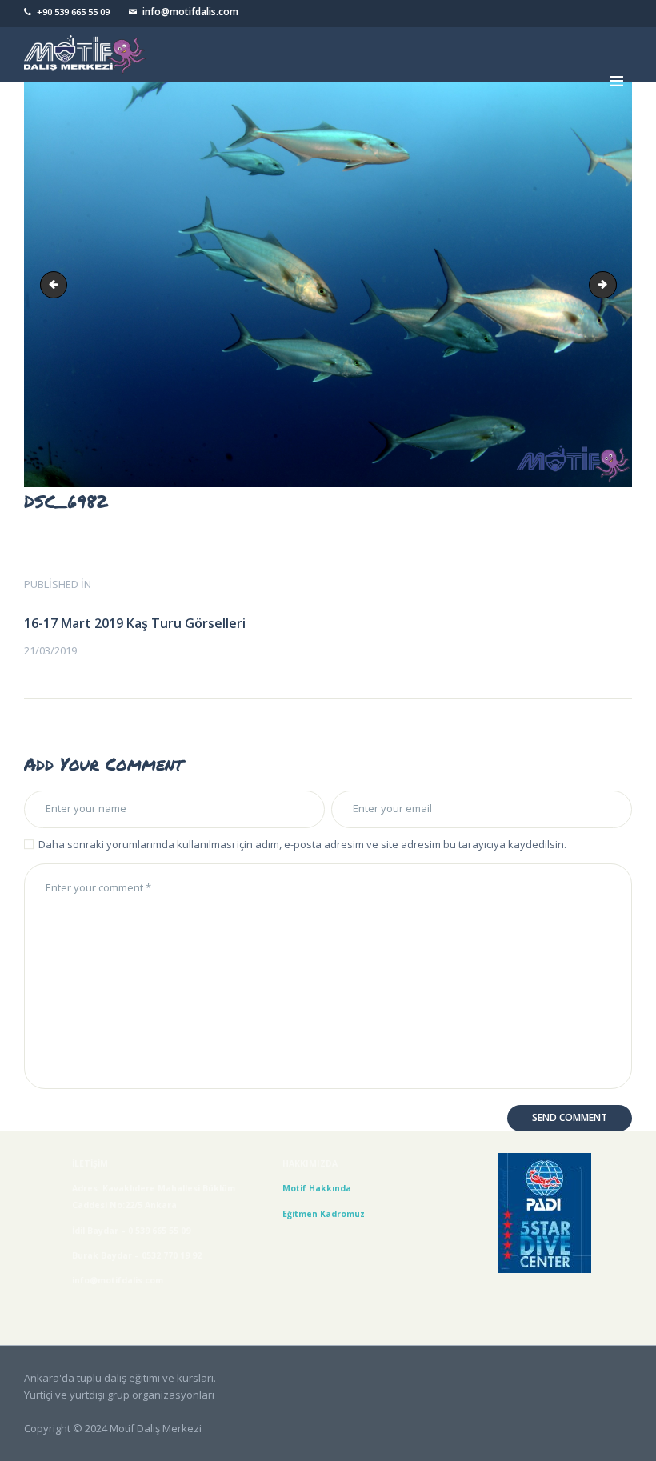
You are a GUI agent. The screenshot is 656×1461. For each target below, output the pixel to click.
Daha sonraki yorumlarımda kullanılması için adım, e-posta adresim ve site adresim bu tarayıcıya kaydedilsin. (302, 844)
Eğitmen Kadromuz (323, 1213)
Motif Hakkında (319, 1188)
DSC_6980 (56, 284)
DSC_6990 (611, 284)
